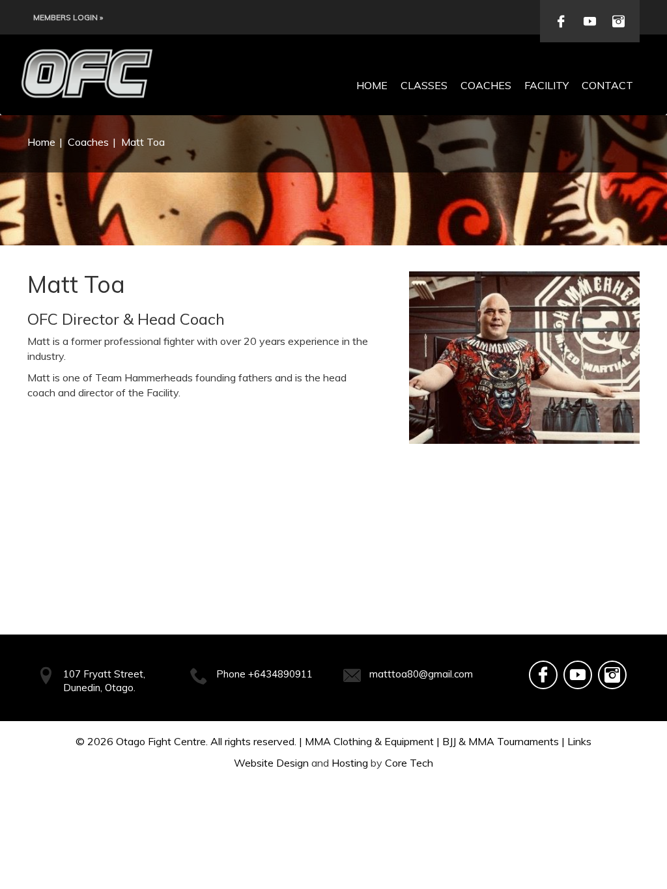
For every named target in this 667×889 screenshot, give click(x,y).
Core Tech (409, 762)
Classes (424, 85)
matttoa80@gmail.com (421, 674)
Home (372, 85)
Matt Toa (143, 141)
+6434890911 (280, 674)
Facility (546, 85)
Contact (607, 85)
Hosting (350, 762)
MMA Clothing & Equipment (369, 741)
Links (579, 741)
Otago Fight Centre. (162, 741)
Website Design (271, 762)
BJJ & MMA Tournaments (500, 741)
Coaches (486, 85)
